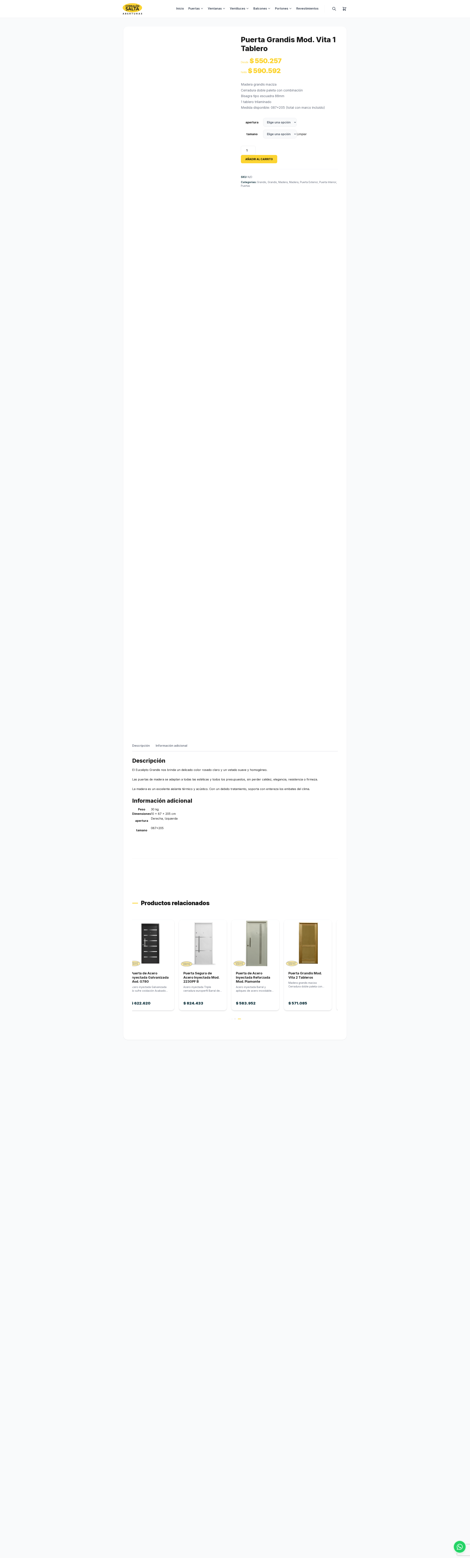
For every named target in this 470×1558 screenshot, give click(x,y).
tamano (252, 134)
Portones (281, 8)
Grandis (261, 182)
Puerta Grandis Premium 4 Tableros (310, 975)
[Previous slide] (132, 969)
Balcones (260, 8)
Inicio (180, 8)
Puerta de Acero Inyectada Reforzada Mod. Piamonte (206, 977)
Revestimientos (307, 8)
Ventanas (215, 8)
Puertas (194, 8)
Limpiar (302, 134)
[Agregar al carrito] (156, 943)
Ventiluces (237, 8)
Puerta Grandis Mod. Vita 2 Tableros (258, 975)
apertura (251, 122)
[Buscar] (334, 8)
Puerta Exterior (309, 182)
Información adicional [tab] (171, 745)
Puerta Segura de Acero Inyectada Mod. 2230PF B (155, 977)
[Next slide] (338, 969)
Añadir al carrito (259, 159)
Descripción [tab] (141, 745)
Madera (283, 182)
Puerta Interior (327, 182)
